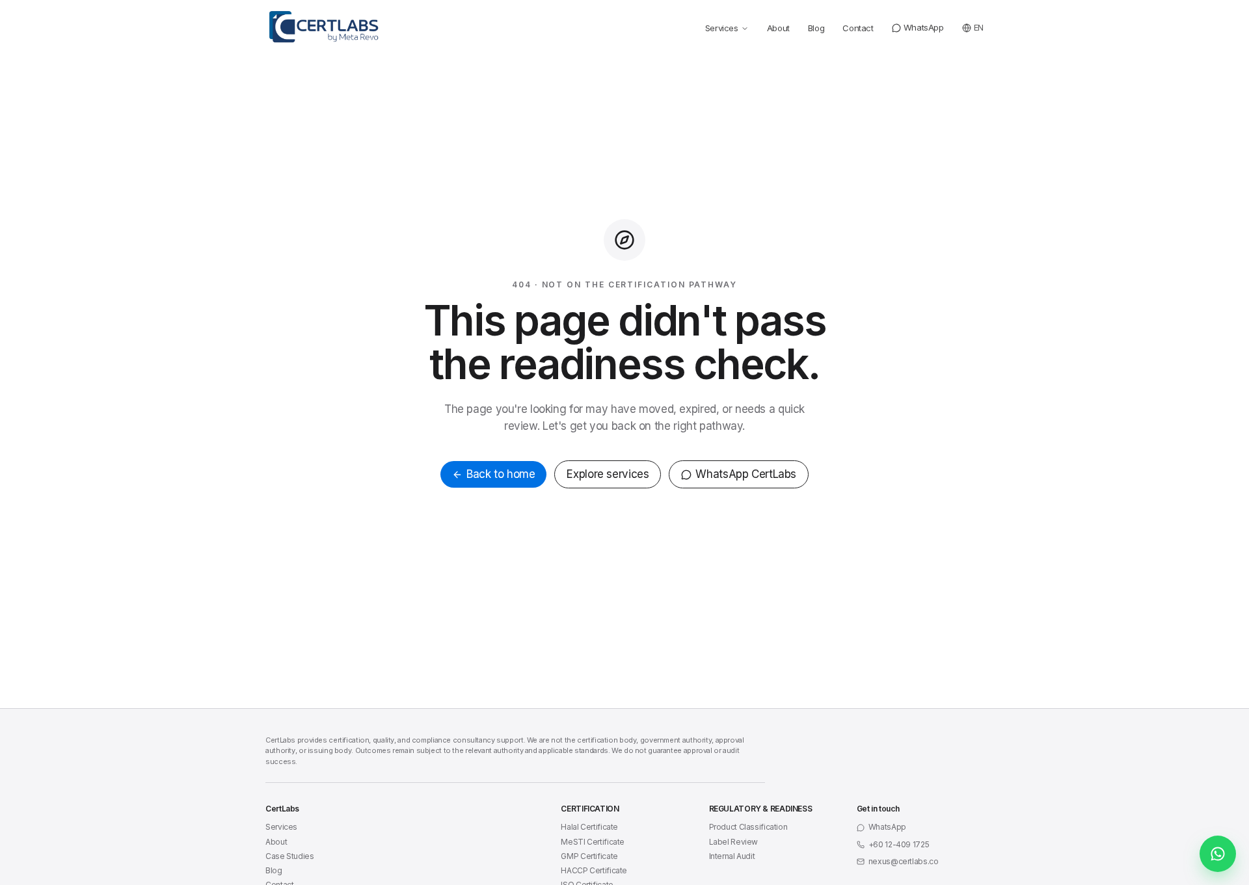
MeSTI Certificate (592, 842)
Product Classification (748, 827)
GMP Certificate (589, 856)
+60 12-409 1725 (898, 844)
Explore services (608, 474)
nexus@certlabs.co (903, 861)
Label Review (734, 842)
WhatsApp (924, 27)
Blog (816, 28)
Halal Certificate (589, 827)
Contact (857, 28)
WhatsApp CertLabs (745, 474)
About (778, 28)
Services (721, 28)
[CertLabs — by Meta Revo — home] (327, 26)
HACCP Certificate (594, 870)
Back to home (500, 474)
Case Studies (289, 856)
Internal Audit (732, 856)
